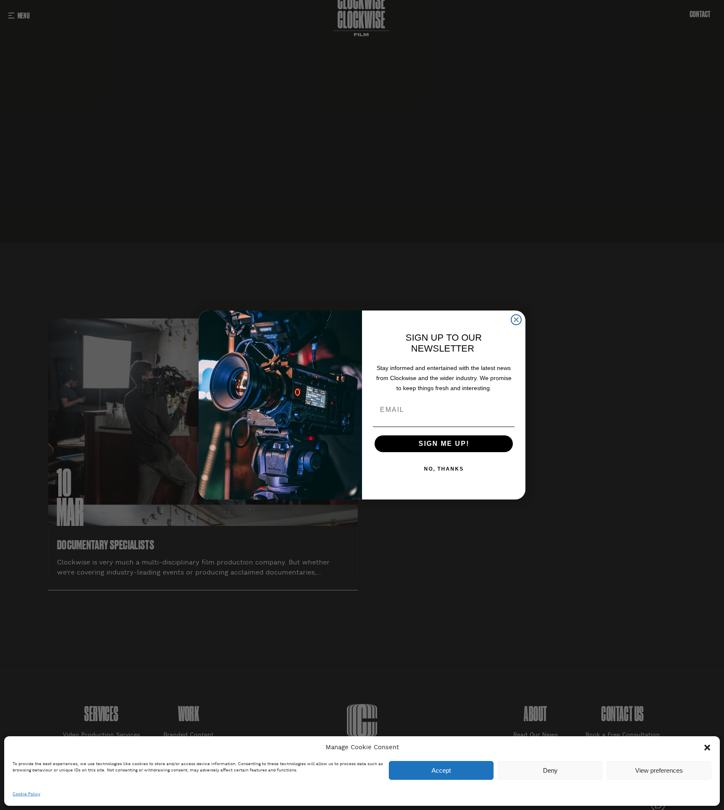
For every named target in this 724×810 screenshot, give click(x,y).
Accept (441, 770)
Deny (550, 770)
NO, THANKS (444, 469)
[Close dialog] (516, 320)
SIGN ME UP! (444, 443)
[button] (707, 747)
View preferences (659, 770)
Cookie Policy (26, 794)
